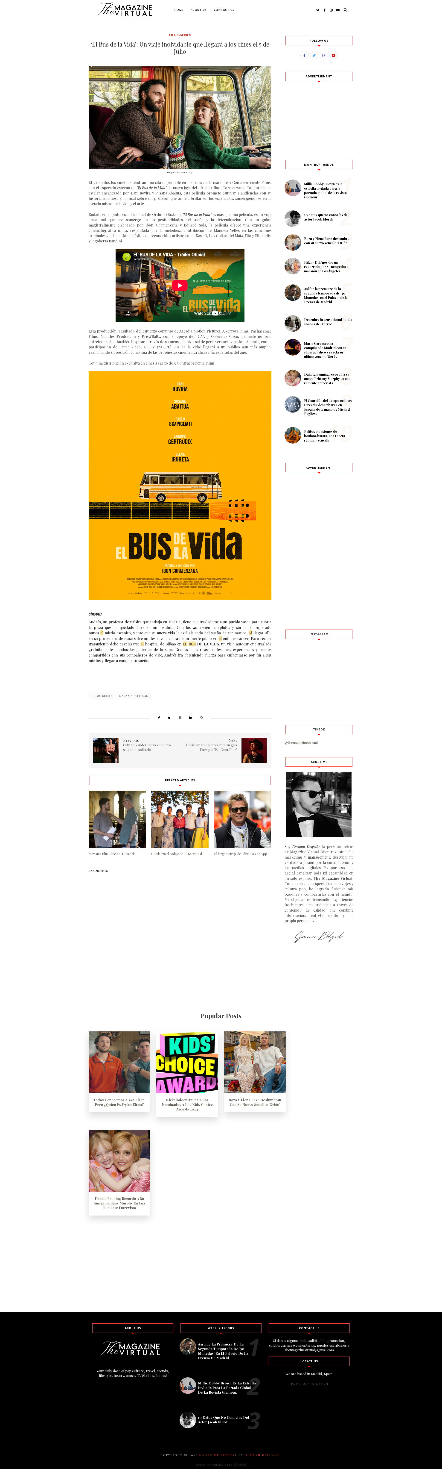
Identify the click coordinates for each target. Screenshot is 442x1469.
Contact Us (224, 10)
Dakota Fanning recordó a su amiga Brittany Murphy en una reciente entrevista (327, 378)
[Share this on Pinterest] (180, 717)
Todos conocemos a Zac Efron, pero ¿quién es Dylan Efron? (119, 1102)
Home (179, 10)
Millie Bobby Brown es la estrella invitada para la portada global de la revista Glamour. (325, 190)
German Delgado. (263, 1455)
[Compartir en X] (169, 717)
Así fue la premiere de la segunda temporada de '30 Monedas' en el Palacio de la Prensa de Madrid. (326, 295)
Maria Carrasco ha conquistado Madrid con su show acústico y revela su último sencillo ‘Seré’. (325, 350)
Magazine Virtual (133, 696)
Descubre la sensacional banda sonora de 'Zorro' (328, 322)
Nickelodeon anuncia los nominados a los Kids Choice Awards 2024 (187, 1104)
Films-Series (180, 35)
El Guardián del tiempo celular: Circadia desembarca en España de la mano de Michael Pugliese (328, 407)
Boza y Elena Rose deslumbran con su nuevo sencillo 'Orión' (327, 240)
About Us (199, 10)
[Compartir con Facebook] (159, 717)
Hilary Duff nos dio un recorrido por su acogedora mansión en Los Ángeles (326, 266)
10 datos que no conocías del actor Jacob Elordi (326, 217)
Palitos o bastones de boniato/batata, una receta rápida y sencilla (324, 435)
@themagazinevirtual (301, 742)
